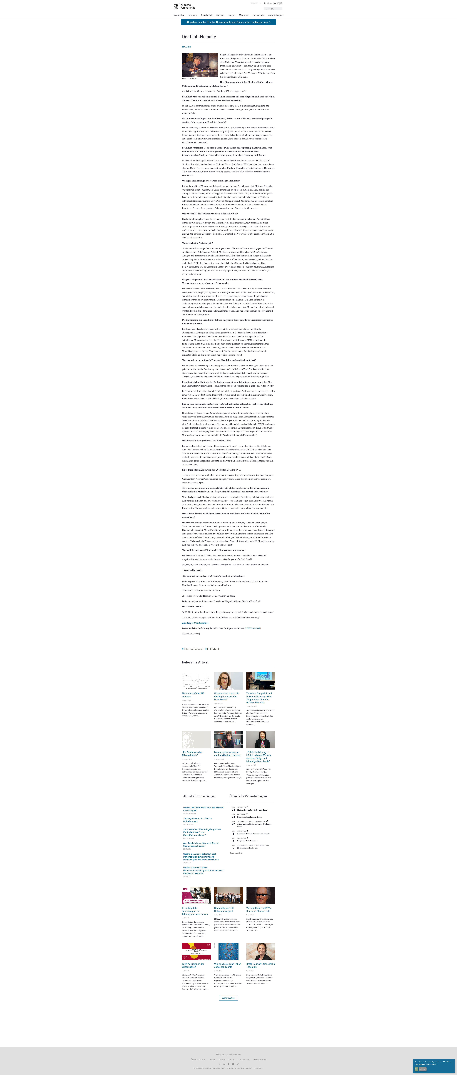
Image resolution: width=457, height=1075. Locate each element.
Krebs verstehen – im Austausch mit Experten (253, 833)
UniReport (198, 649)
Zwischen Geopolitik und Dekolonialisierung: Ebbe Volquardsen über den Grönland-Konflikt (259, 698)
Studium (220, 15)
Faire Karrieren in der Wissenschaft (193, 965)
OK (416, 1069)
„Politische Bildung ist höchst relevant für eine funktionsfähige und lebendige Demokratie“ (258, 757)
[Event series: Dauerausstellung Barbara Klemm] (247, 814)
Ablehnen (423, 1069)
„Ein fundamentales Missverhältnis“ (192, 754)
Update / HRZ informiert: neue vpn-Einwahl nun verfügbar (203, 809)
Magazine (254, 3)
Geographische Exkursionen (247, 840)
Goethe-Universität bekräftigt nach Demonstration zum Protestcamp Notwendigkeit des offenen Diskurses (201, 856)
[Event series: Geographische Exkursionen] (247, 838)
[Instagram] (219, 1064)
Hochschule (258, 15)
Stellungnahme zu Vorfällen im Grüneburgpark (197, 820)
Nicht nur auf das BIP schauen (193, 695)
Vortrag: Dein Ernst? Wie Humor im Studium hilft (259, 909)
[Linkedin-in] (224, 1064)
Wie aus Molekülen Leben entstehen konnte (227, 965)
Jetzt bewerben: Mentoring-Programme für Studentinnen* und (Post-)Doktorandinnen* (202, 832)
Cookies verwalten (257, 1068)
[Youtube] (233, 1064)
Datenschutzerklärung (242, 1068)
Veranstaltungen (275, 15)
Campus (231, 15)
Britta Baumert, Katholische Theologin (260, 965)
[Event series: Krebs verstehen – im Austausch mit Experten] (247, 831)
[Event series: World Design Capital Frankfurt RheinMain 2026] (267, 821)
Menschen (244, 15)
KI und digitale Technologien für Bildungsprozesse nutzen (195, 911)
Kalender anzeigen (236, 853)
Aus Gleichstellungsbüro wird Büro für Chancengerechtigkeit (201, 844)
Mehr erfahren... (431, 1064)
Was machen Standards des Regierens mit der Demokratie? (226, 696)
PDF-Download (252, 628)
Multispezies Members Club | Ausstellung (252, 810)
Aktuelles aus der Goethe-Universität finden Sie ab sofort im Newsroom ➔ (228, 22)
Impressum (230, 1068)
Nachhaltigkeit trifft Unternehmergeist (224, 909)
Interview (188, 649)
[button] (228, 998)
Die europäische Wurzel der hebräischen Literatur (227, 754)
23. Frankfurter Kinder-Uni (247, 848)
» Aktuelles (179, 15)
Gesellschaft (207, 15)
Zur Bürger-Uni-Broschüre (195, 622)
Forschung (192, 15)
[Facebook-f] (228, 1064)
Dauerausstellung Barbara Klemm (249, 817)
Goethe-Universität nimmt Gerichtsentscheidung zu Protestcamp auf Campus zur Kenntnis (203, 870)
